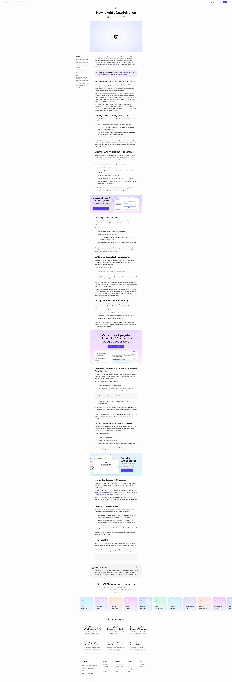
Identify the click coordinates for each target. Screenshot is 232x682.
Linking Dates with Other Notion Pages (82, 74)
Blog (24, 1)
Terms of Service (143, 666)
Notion (116, 8)
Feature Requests (119, 664)
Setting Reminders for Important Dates (82, 71)
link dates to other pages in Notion (117, 304)
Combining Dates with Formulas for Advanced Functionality (82, 78)
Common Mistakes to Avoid (81, 85)
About (129, 664)
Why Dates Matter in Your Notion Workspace (82, 60)
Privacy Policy (142, 664)
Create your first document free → (116, 592)
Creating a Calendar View (80, 69)
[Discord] (211, 2)
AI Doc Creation (106, 664)
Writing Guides (118, 669)
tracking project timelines (121, 248)
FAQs (117, 671)
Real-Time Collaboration (108, 669)
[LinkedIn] (213, 2)
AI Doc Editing (106, 666)
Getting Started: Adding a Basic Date (82, 63)
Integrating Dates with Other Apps (82, 83)
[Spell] (7, 2)
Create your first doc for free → (101, 208)
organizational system (115, 85)
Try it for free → (125, 74)
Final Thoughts (78, 87)
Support (129, 671)
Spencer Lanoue (101, 567)
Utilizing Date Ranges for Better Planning (82, 81)
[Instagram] (89, 673)
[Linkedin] (136, 567)
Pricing (17, 1)
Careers (132, 669)
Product (13, 1)
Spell (128, 291)
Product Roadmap (119, 666)
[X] (216, 2)
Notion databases (99, 155)
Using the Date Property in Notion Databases (82, 66)
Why (21, 1)
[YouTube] (92, 673)
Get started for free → (127, 470)
